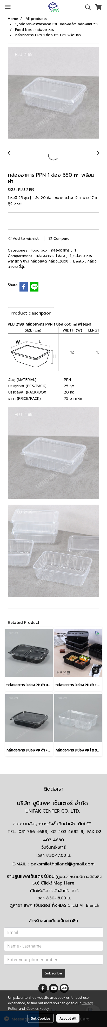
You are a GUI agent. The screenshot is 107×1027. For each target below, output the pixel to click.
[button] (86, 7)
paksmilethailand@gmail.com (63, 864)
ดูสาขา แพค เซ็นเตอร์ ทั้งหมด (54, 905)
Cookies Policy (37, 1008)
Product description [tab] (31, 313)
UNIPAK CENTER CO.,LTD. (53, 811)
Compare (61, 238)
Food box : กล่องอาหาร (51, 250)
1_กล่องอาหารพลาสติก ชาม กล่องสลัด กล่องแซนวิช (50, 258)
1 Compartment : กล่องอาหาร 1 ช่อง (42, 253)
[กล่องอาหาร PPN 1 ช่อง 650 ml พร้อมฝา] (53, 93)
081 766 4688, (33, 832)
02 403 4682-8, (67, 832)
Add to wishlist (25, 238)
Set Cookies (40, 1018)
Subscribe (53, 973)
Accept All (67, 1018)
